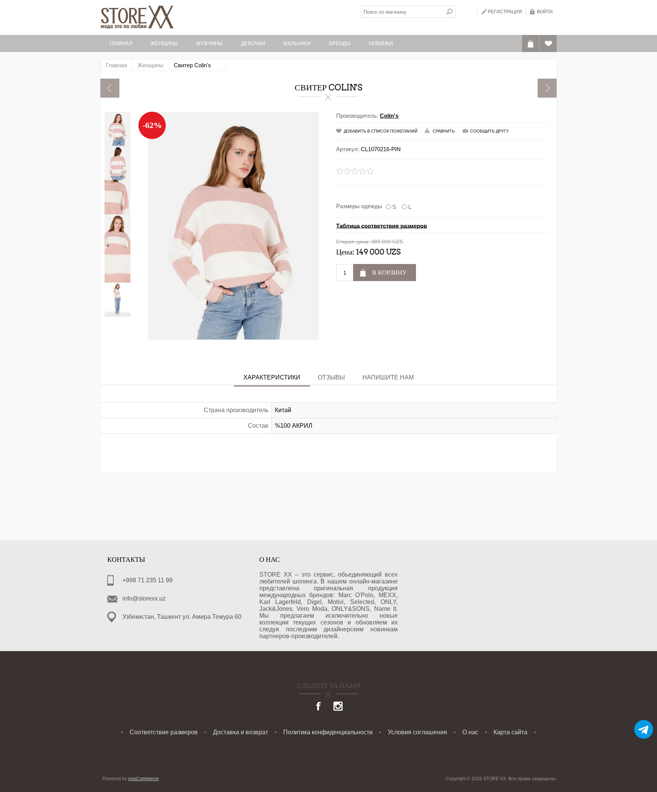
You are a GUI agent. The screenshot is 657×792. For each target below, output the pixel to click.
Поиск (450, 12)
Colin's (389, 115)
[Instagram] (338, 707)
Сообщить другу (489, 131)
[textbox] (402, 12)
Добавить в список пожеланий (380, 131)
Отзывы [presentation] (331, 377)
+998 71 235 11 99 (147, 580)
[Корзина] (530, 43)
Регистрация (505, 11)
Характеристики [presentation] (271, 377)
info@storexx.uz (144, 598)
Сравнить (444, 131)
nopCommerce (143, 778)
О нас (470, 732)
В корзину (389, 272)
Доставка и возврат (240, 732)
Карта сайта (510, 732)
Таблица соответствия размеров (381, 225)
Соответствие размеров (164, 732)
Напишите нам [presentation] (388, 377)
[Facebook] (319, 707)
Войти (545, 11)
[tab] (272, 378)
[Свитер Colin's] (109, 88)
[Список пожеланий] (548, 43)
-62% (152, 125)
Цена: (345, 251)
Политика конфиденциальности (328, 732)
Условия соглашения (417, 732)
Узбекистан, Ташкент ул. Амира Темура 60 (181, 616)
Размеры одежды (359, 206)
